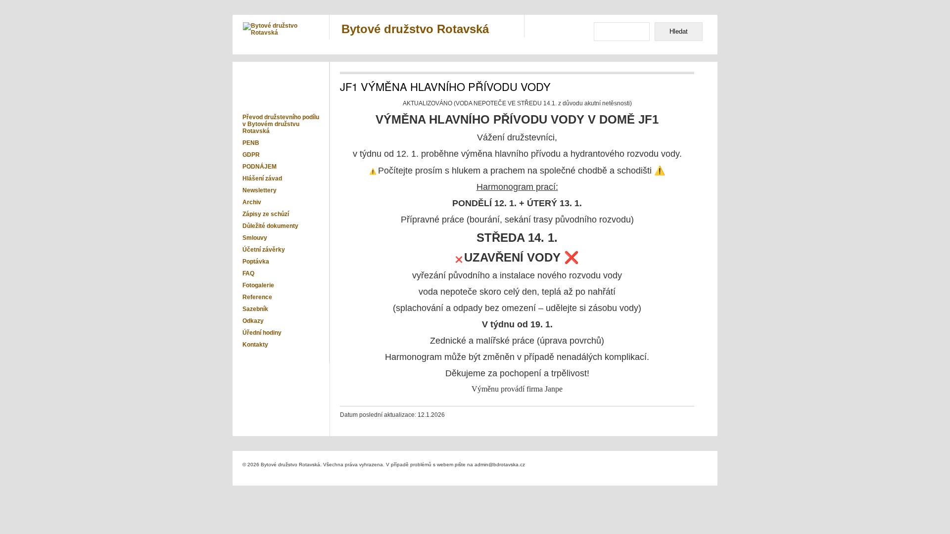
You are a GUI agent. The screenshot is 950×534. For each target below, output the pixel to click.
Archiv (251, 202)
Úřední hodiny (262, 332)
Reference (257, 297)
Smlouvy (254, 237)
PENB (250, 142)
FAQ (248, 273)
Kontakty (255, 344)
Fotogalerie (258, 285)
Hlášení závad (262, 178)
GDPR (251, 154)
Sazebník (255, 309)
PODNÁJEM (259, 166)
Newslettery (259, 190)
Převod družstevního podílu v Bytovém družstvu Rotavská (280, 124)
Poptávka (255, 261)
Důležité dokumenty (270, 225)
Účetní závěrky (263, 249)
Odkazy (253, 320)
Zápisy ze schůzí (265, 214)
